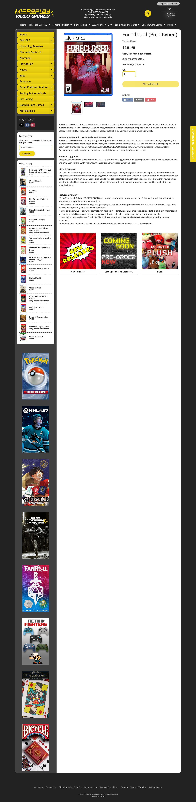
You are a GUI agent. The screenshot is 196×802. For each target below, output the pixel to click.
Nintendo (37, 58)
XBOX (37, 70)
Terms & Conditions (109, 787)
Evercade (25, 81)
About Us (38, 787)
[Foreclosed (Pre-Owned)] (76, 107)
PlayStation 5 (82, 25)
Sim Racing (26, 98)
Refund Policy (155, 787)
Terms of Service (138, 787)
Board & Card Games (154, 25)
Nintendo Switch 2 (40, 25)
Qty (124, 70)
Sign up (173, 4)
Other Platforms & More (37, 88)
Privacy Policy (90, 787)
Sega (37, 76)
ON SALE (37, 41)
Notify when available (193, 144)
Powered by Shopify (98, 796)
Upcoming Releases (31, 46)
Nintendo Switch (62, 25)
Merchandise (37, 111)
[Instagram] (32, 125)
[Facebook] (27, 125)
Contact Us (51, 787)
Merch (172, 25)
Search (124, 787)
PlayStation (37, 64)
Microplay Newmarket (96, 794)
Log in (163, 4)
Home (23, 24)
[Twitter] (21, 125)
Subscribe (27, 153)
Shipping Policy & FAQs (70, 787)
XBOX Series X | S (102, 25)
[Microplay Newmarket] (35, 13)
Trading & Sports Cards (127, 25)
